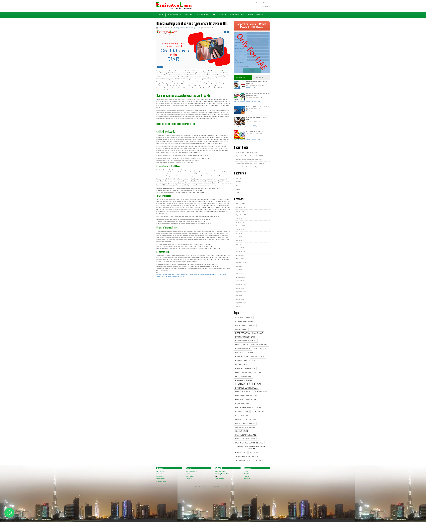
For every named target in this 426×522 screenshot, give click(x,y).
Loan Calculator (219, 479)
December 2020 (241, 284)
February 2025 (240, 204)
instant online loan (242, 403)
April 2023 (239, 244)
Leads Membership (256, 15)
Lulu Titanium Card (241, 415)
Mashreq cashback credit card (246, 419)
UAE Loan (258, 460)
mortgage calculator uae (245, 423)
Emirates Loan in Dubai (246, 388)
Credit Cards (203, 15)
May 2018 (239, 295)
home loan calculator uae (245, 399)
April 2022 (239, 273)
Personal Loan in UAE (249, 442)
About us (258, 3)
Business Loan (219, 15)
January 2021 (240, 281)
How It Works (189, 476)
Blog (216, 476)
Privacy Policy (221, 487)
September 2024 (241, 215)
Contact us (266, 3)
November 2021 (241, 277)
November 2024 (241, 207)
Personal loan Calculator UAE (255, 131)
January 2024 (240, 222)
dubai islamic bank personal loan (248, 372)
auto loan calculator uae (245, 325)
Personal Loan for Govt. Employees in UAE (249, 159)
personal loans (240, 452)
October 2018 (240, 288)
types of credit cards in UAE (176, 277)
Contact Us (189, 479)
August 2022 (239, 266)
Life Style (193, 28)
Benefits (188, 474)
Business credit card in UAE (245, 341)
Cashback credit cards (181, 275)
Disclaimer (228, 487)
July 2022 (239, 270)
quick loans (254, 452)
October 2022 (240, 259)
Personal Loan (174, 15)
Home (252, 3)
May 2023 (239, 240)
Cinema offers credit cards (197, 275)
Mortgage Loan (237, 15)
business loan (241, 345)
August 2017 (239, 306)
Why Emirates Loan (191, 471)
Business (182, 28)
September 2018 (241, 292)
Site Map (213, 487)
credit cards (241, 364)
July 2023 (239, 233)
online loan (241, 431)
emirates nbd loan (260, 391)
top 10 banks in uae (243, 460)
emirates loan (248, 384)
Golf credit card (221, 275)
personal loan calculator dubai (246, 438)
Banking (176, 28)
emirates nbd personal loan (246, 395)
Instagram (247, 476)
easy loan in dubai (243, 376)
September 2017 (241, 303)
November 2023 (241, 226)
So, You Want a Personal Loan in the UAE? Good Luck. (252, 156)
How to (188, 28)
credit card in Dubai (258, 357)
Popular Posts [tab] (241, 77)
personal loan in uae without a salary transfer (251, 447)
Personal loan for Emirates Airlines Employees (250, 163)
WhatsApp (247, 479)
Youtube (246, 474)
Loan (198, 28)
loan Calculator (241, 411)
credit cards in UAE (245, 368)
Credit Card (241, 357)
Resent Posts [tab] (259, 77)
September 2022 (241, 262)
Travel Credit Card (162, 277)
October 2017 (240, 299)
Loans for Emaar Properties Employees (247, 167)
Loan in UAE (258, 411)
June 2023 (239, 237)
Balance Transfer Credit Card (165, 275)
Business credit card (245, 337)
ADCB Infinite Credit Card (244, 321)
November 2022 (241, 255)
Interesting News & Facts (222, 474)
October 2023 (240, 229)
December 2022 (241, 251)
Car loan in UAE (261, 349)
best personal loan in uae (249, 333)
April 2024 (239, 218)
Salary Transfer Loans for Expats (247, 456)
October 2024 (240, 211)
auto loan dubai (241, 329)
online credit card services (245, 427)
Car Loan (189, 15)
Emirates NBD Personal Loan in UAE (257, 107)
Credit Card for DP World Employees (247, 152)
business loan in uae (243, 349)
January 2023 (240, 248)
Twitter (246, 471)
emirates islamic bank (243, 380)
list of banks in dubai (244, 407)
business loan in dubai (259, 345)
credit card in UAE (210, 275)
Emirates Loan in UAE (243, 392)
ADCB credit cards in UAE (243, 317)
